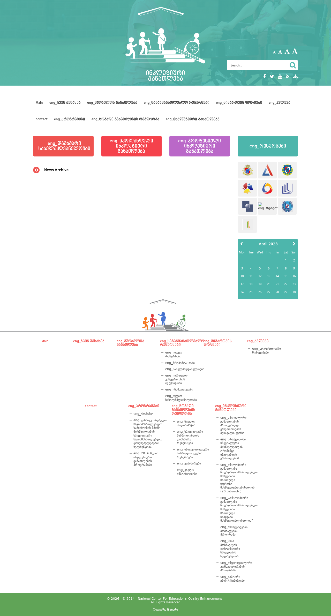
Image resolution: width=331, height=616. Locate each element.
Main (39, 102)
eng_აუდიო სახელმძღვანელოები (180, 398)
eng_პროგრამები (69, 119)
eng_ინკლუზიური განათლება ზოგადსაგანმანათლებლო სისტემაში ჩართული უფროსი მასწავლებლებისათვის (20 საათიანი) (233, 478)
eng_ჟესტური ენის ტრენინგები (232, 578)
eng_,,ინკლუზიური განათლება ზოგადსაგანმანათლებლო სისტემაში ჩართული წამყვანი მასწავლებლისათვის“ (233, 509)
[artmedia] (165, 610)
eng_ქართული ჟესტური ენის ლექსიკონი (176, 379)
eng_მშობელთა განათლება (112, 102)
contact (42, 119)
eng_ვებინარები (189, 463)
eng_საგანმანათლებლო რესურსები (176, 102)
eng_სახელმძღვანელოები (180, 369)
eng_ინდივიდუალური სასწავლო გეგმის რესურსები (192, 453)
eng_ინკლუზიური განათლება (193, 119)
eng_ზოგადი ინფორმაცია (186, 423)
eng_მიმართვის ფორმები (239, 102)
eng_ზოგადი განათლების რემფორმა (125, 119)
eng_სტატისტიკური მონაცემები (266, 350)
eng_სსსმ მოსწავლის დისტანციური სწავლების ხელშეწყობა (230, 548)
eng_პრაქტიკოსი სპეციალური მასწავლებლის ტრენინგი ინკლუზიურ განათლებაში (233, 449)
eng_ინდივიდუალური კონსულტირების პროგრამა (233, 566)
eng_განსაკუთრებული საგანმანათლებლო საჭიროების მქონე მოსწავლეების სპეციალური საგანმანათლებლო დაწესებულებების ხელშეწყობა (148, 433)
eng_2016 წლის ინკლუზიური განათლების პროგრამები (145, 459)
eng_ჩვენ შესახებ (65, 102)
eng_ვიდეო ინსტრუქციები (187, 472)
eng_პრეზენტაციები (180, 363)
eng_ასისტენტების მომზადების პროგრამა (233, 530)
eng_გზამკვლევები (179, 389)
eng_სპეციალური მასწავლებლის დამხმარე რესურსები (190, 437)
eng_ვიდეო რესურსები (173, 354)
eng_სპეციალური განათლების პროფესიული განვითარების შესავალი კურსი (233, 425)
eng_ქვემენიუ (143, 414)
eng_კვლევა (279, 102)
